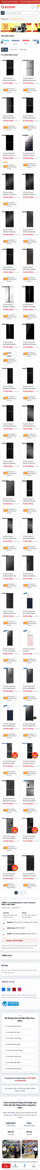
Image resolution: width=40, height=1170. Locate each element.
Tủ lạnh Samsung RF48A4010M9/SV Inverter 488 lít (29, 800)
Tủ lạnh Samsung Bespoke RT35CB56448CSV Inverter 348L (29, 650)
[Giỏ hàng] (37, 7)
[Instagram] (19, 989)
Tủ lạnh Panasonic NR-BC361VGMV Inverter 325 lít (9, 762)
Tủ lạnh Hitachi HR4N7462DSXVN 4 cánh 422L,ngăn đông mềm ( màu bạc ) (30, 79)
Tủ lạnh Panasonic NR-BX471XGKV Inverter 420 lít (9, 875)
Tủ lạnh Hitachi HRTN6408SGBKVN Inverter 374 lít (10, 425)
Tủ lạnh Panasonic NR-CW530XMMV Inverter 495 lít (9, 837)
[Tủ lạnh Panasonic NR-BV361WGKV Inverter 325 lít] (30, 750)
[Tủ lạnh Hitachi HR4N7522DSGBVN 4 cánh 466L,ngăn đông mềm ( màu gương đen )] (10, 67)
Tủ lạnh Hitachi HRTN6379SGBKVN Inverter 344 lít (10, 462)
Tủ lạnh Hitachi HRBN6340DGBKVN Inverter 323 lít (10, 387)
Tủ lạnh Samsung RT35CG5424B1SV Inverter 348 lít (9, 650)
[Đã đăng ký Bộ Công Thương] (10, 1004)
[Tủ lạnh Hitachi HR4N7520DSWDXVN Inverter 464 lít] (30, 563)
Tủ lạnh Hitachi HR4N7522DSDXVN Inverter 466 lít (10, 612)
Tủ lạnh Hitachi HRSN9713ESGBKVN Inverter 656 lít (29, 306)
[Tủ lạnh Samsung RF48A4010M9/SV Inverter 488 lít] (30, 788)
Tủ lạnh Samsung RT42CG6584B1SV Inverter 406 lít (29, 687)
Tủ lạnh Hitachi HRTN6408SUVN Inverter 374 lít (29, 425)
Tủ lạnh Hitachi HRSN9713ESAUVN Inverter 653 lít (29, 193)
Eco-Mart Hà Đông (13, 1044)
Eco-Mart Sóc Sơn (13, 1032)
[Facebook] (3, 989)
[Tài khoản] (33, 7)
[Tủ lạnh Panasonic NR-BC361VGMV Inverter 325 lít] (10, 750)
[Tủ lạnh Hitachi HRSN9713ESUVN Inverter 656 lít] (10, 219)
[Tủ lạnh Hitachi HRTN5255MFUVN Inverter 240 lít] (30, 525)
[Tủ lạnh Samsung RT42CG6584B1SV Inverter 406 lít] (30, 675)
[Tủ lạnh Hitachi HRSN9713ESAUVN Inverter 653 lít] (30, 181)
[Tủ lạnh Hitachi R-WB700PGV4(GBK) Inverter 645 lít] (30, 331)
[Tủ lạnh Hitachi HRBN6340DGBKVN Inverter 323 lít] (10, 376)
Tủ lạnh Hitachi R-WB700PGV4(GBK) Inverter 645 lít (29, 343)
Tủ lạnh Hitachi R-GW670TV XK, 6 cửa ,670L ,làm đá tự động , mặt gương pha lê (10, 154)
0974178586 (20, 928)
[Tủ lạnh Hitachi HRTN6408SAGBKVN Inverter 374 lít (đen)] (10, 256)
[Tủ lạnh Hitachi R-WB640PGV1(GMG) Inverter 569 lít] (10, 788)
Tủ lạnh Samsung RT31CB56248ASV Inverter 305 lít (29, 612)
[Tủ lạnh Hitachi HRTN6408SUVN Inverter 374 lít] (30, 413)
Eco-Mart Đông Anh (14, 1026)
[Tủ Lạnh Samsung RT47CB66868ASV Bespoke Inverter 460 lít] (10, 713)
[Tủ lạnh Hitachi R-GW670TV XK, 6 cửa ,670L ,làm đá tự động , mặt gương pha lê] (10, 142)
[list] (20, 1149)
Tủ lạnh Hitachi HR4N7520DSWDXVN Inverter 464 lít (30, 575)
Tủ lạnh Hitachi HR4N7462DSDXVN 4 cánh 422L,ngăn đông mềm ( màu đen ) (10, 117)
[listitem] (11, 1149)
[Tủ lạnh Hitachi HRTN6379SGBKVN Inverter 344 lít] (10, 451)
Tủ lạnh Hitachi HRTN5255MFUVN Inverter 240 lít (29, 537)
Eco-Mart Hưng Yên (14, 1056)
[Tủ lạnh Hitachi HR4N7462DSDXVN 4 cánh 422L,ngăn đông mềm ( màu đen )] (10, 105)
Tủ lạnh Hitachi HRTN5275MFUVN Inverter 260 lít (9, 537)
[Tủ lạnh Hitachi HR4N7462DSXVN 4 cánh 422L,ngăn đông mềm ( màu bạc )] (30, 67)
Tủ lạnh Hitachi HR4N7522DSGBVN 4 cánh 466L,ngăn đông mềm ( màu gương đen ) (10, 79)
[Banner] (16, 27)
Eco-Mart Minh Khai (14, 1068)
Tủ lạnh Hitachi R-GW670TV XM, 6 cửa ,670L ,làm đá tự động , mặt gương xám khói (29, 154)
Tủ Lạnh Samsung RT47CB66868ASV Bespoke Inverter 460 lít (9, 725)
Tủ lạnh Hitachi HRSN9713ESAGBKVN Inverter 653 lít (10, 193)
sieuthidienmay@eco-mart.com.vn (24, 934)
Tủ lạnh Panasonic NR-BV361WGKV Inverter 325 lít (29, 762)
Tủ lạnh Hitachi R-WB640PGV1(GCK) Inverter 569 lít (29, 875)
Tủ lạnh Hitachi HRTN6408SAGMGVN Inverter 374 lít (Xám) (30, 231)
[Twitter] (9, 989)
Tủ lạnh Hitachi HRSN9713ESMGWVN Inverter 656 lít (10, 306)
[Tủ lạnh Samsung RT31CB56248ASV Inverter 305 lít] (30, 600)
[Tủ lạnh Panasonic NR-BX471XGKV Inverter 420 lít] (10, 863)
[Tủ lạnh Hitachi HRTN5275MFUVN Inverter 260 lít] (10, 525)
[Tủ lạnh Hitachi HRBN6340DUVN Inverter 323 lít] (30, 488)
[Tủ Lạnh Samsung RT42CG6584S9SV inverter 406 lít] (10, 675)
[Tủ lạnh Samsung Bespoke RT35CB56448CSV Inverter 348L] (30, 638)
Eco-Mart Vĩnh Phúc (14, 1038)
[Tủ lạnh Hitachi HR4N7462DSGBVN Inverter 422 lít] (30, 105)
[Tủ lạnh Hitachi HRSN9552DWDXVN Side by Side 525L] (10, 488)
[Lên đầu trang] (37, 1151)
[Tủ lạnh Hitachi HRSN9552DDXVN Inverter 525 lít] (10, 563)
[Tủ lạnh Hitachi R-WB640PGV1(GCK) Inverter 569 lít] (30, 863)
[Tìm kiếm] (8, 13)
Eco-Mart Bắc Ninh (13, 1062)
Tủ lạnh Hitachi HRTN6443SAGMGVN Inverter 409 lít (30, 268)
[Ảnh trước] (4, 1149)
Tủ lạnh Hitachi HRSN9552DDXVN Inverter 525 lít (9, 575)
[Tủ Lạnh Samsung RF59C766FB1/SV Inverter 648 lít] (30, 713)
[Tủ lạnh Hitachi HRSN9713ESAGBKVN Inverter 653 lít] (10, 181)
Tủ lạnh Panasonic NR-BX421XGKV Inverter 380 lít (29, 837)
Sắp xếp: (14, 49)
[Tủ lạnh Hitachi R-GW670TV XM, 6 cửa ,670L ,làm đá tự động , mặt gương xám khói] (30, 142)
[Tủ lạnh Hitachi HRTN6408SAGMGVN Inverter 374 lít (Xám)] (30, 219)
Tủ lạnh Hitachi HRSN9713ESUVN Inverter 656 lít (9, 231)
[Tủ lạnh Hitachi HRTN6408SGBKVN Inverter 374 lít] (10, 413)
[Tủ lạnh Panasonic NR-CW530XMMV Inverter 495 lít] (10, 825)
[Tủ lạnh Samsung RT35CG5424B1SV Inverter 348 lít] (10, 638)
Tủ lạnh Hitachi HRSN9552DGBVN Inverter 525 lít (9, 343)
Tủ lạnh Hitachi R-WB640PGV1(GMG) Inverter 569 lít (9, 800)
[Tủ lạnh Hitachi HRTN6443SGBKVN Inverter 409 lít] (30, 376)
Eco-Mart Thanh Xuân (15, 1050)
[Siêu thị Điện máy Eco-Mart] (8, 7)
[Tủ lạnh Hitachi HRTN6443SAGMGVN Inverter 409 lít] (30, 256)
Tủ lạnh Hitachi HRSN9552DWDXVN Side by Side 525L (9, 500)
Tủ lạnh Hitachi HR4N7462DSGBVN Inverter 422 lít (30, 117)
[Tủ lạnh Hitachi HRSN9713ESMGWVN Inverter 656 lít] (10, 294)
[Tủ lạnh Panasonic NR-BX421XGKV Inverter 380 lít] (30, 825)
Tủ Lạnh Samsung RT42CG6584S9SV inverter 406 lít (9, 687)
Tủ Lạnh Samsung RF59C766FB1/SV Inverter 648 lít (29, 725)
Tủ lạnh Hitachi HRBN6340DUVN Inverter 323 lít (29, 500)
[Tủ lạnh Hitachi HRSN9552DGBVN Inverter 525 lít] (10, 331)
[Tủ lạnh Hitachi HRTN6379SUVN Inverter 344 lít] (30, 451)
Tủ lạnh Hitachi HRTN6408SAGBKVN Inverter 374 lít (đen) (10, 268)
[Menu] (3, 13)
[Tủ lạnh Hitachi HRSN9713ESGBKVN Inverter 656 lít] (30, 294)
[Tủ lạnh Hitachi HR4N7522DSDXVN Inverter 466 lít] (10, 600)
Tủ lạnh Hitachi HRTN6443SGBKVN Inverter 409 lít (30, 387)
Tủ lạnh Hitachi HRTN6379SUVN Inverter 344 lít (29, 462)
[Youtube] (14, 989)
